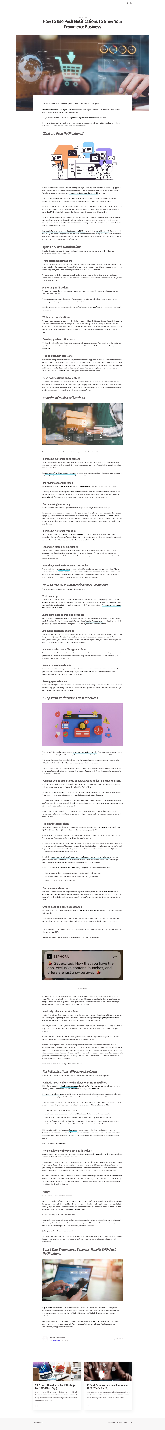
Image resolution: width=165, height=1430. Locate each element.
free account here (75, 1209)
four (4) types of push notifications (90, 307)
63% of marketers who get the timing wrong (69, 867)
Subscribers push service (68, 1086)
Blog (39, 3)
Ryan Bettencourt (57, 1337)
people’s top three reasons (96, 827)
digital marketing (63, 862)
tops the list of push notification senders (83, 117)
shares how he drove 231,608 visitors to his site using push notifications (74, 1088)
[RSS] (131, 3)
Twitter (125, 1423)
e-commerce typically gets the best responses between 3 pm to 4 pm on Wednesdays (80, 857)
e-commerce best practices (51, 773)
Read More (118, 1339)
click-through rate (72, 803)
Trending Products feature (94, 621)
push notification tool (87, 671)
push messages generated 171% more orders (74, 486)
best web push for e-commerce (69, 125)
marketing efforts (64, 569)
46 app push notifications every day (85, 752)
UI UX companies (60, 370)
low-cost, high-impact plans (71, 1201)
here (109, 201)
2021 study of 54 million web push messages (60, 473)
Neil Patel (74, 491)
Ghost (130, 1423)
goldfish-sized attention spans (90, 910)
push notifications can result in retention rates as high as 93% (74, 540)
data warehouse (108, 515)
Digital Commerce (48, 1307)
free (61, 1143)
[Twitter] (128, 3)
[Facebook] (124, 3)
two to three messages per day (101, 803)
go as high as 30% (102, 231)
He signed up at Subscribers (52, 1094)
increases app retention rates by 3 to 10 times (76, 534)
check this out (77, 1063)
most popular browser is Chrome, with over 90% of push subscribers (69, 198)
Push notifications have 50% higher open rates (58, 109)
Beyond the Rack (102, 1154)
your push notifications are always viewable (83, 193)
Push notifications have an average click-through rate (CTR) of (63, 231)
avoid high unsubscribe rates (54, 792)
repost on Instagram (100, 1053)
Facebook (119, 1423)
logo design (68, 642)
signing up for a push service (98, 1321)
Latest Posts (111, 1423)
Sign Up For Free (48, 3)
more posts (57, 1340)
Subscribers (107, 329)
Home (34, 3)
